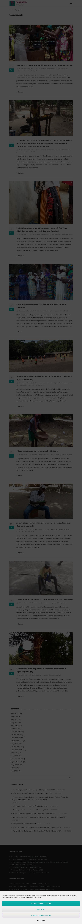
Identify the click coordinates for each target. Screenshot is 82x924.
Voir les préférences (41, 915)
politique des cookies (35, 897)
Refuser (41, 909)
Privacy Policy (41, 920)
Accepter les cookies (41, 904)
